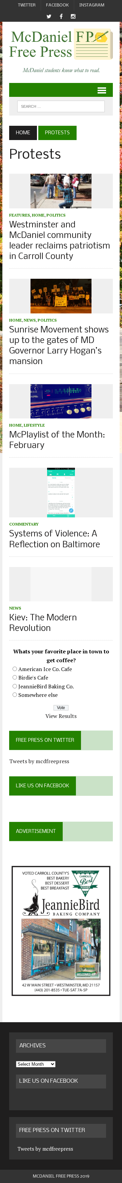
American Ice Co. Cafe (45, 669)
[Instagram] (73, 16)
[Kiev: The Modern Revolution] (61, 596)
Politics (55, 215)
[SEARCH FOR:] (60, 106)
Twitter (27, 5)
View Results (61, 716)
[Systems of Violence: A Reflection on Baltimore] (61, 513)
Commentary (24, 524)
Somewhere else (38, 695)
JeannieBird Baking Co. (46, 686)
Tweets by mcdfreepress (39, 761)
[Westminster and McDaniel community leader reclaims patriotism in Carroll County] (61, 203)
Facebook (57, 5)
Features (19, 215)
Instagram (91, 5)
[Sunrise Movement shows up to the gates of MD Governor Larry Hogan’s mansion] (61, 308)
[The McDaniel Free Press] (61, 44)
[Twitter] (48, 16)
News (30, 320)
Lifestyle (34, 425)
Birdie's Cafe (33, 677)
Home (38, 215)
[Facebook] (61, 16)
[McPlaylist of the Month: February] (61, 413)
